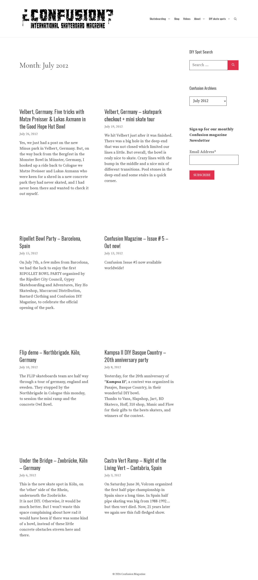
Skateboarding (158, 19)
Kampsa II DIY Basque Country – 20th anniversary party (135, 355)
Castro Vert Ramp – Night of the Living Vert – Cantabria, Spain (135, 464)
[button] (235, 18)
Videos (186, 19)
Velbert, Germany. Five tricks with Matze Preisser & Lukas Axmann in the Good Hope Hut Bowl (52, 119)
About (197, 19)
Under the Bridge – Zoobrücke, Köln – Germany (53, 464)
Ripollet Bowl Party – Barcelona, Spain (50, 242)
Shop (176, 19)
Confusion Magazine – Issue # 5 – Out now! (136, 242)
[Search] (233, 65)
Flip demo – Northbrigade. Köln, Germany (49, 355)
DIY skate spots (217, 19)
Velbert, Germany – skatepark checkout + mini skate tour (132, 115)
